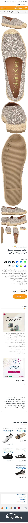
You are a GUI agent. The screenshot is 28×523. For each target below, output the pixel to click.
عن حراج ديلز (14, 1)
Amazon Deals (14, 399)
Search (5, 8)
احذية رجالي (22, 401)
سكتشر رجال (18, 407)
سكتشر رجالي (11, 407)
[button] (2, 17)
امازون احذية (22, 403)
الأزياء (18, 12)
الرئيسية (25, 12)
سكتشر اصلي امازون (13, 405)
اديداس (16, 401)
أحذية (26, 247)
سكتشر (8, 403)
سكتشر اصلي (21, 405)
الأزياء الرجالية (9, 12)
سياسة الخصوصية (23, 1)
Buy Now (19, 296)
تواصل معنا (7, 1)
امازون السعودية (14, 403)
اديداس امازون (11, 401)
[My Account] (2, 8)
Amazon (8, 399)
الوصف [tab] (25, 306)
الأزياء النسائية (18, 428)
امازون (5, 401)
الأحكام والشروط (21, 4)
